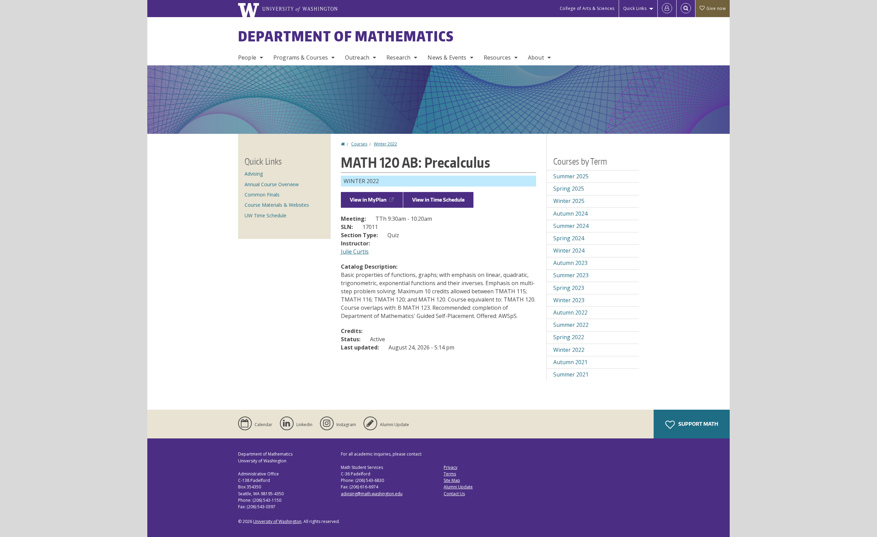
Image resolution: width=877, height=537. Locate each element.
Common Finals (262, 194)
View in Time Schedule (438, 200)
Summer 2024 (571, 226)
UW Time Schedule (265, 215)
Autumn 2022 (570, 312)
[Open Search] (686, 8)
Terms (450, 474)
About (536, 57)
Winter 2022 (385, 144)
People (247, 57)
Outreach (357, 57)
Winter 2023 (568, 300)
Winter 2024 (568, 250)
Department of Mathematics (346, 36)
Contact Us (454, 494)
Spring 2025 (568, 188)
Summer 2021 (571, 374)
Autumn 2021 (570, 362)
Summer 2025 (571, 176)
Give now (716, 8)
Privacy (450, 467)
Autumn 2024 (570, 213)
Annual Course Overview (272, 184)
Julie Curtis (355, 251)
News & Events (447, 57)
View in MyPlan (368, 200)
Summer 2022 (571, 325)
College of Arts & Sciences (587, 8)
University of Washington (277, 521)
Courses (359, 144)
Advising (254, 173)
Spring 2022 (568, 337)
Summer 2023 (571, 275)
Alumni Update (458, 487)
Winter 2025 (568, 201)
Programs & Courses (300, 57)
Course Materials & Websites (277, 205)
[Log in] (667, 8)
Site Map (452, 480)
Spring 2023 (568, 288)
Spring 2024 (568, 238)
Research (398, 57)
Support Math (697, 424)
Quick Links (635, 8)
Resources (497, 57)
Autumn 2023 (570, 263)
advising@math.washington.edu (372, 494)
